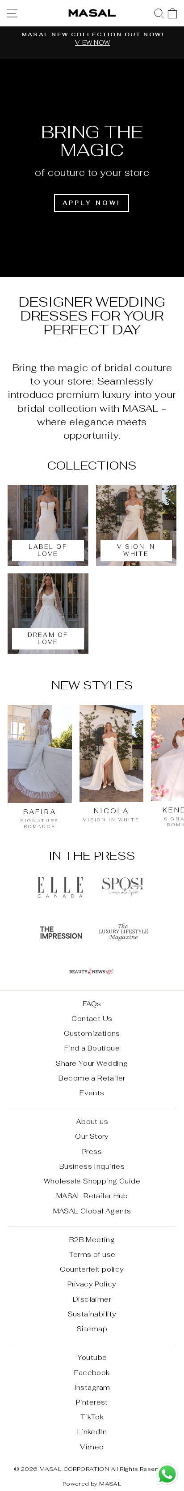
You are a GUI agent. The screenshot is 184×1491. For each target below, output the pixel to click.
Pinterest (92, 1402)
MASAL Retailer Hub (92, 1196)
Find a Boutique (92, 1048)
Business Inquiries (92, 1166)
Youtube (92, 1357)
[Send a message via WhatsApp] (167, 1474)
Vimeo (92, 1447)
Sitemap (92, 1328)
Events (91, 1093)
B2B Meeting (92, 1239)
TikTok (92, 1417)
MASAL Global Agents (92, 1211)
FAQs (92, 1004)
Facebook (91, 1372)
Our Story (92, 1136)
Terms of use (92, 1254)
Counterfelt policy (92, 1269)
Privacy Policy (92, 1284)
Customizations (92, 1033)
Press (92, 1151)
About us (92, 1121)
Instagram (92, 1387)
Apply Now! (92, 203)
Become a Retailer (92, 1078)
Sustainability (92, 1314)
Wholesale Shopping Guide (92, 1181)
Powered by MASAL (92, 1483)
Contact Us (91, 1018)
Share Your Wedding (92, 1063)
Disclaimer (92, 1299)
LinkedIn (92, 1431)
